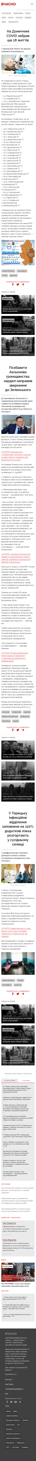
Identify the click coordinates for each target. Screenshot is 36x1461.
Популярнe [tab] (26, 1080)
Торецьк (20, 980)
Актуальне (5, 1184)
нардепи (28, 17)
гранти (10, 17)
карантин (13, 275)
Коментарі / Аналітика (10, 1217)
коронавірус (22, 271)
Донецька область (13, 1420)
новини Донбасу (8, 271)
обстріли (15, 1447)
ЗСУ (18, 1425)
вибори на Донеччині (10, 716)
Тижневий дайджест (14, 1389)
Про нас (8, 1380)
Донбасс (9, 1429)
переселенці (18, 13)
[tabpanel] (18, 1132)
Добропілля (25, 716)
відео (4, 22)
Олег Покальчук (9, 1223)
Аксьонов (5, 712)
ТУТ (29, 707)
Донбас (26, 1420)
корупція (19, 17)
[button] (18, 1073)
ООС (7, 1447)
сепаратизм (16, 712)
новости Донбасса (13, 1438)
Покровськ (6, 721)
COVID (4, 275)
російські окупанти (13, 1434)
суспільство (6, 13)
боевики (25, 1447)
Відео (3, 1260)
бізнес (27, 13)
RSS (6, 1394)
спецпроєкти (13, 22)
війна (4, 17)
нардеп (15, 721)
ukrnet (8, 1411)
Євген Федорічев (9, 1240)
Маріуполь (21, 1443)
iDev (15, 1374)
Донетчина (10, 1425)
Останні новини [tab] (9, 1080)
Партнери (9, 1384)
